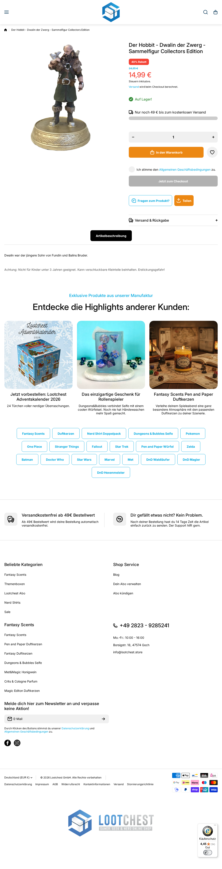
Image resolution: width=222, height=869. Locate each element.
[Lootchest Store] (111, 12)
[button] (215, 12)
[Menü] (215, 826)
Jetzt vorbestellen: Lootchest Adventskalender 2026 (38, 397)
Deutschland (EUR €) (16, 777)
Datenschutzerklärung (75, 728)
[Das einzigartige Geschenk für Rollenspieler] (111, 355)
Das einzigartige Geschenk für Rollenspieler (111, 397)
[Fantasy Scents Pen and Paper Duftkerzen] (183, 355)
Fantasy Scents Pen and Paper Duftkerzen (183, 397)
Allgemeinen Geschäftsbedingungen (185, 169)
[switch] (207, 852)
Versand (134, 86)
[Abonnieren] (103, 719)
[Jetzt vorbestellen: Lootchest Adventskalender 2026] (38, 355)
